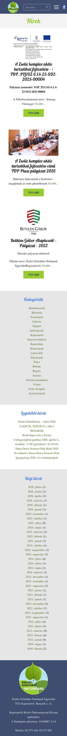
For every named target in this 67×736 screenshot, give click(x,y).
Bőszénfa (37, 312)
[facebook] (64, 7)
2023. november (35, 581)
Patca (37, 362)
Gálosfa (36, 321)
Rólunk (37, 366)
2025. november (35, 514)
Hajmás (37, 326)
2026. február (34, 505)
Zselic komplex (36, 389)
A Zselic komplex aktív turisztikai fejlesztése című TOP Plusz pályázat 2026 (33, 166)
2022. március (35, 630)
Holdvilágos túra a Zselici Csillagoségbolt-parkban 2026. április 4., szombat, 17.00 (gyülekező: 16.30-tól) (37, 439)
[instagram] (46, 724)
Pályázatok (37, 357)
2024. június (35, 563)
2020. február (34, 648)
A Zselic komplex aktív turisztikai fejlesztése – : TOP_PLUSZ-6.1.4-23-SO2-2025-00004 (33, 71)
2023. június (35, 590)
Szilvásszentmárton (37, 380)
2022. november (35, 603)
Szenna (37, 375)
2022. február (34, 635)
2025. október (35, 518)
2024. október (35, 545)
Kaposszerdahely (36, 339)
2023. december (35, 577)
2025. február (34, 536)
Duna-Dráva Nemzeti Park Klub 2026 (36, 448)
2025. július (34, 523)
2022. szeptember (35, 613)
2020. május (35, 644)
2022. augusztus (35, 617)
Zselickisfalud (37, 393)
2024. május (35, 568)
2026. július (34, 487)
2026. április (35, 496)
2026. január (35, 509)
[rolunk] (33, 678)
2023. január (35, 599)
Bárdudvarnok (37, 308)
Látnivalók (37, 353)
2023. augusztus (35, 586)
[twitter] (37, 724)
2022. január (35, 639)
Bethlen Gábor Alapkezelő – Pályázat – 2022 (34, 243)
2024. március (35, 572)
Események (37, 317)
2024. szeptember (35, 550)
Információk (37, 330)
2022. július (34, 621)
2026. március (35, 500)
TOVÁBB (33, 113)
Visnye (37, 384)
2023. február (34, 594)
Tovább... (40, 104)
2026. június (35, 491)
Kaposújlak (36, 344)
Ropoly (37, 371)
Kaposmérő (36, 335)
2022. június (35, 626)
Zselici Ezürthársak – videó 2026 (36, 421)
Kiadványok (36, 348)
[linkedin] (56, 724)
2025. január (35, 541)
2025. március (35, 532)
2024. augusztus (35, 554)
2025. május (35, 527)
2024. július (34, 559)
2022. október (35, 608)
